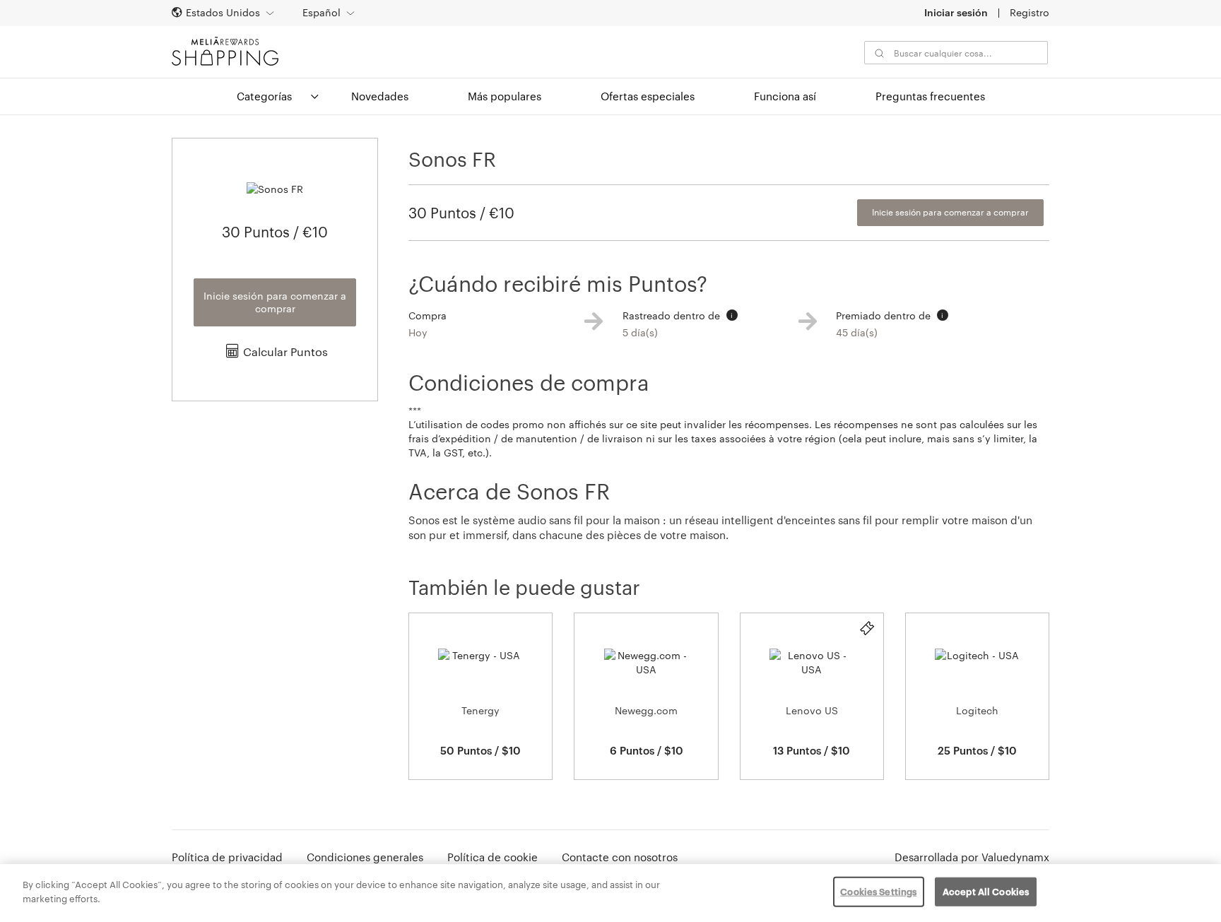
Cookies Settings (878, 891)
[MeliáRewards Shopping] (225, 51)
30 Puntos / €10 (461, 212)
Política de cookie (492, 857)
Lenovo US (812, 710)
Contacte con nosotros (620, 857)
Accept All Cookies (986, 891)
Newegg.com (646, 710)
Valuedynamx (1015, 857)
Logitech (977, 710)
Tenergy (480, 710)
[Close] (1198, 891)
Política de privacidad (227, 857)
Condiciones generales (365, 857)
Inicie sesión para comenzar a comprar (275, 302)
